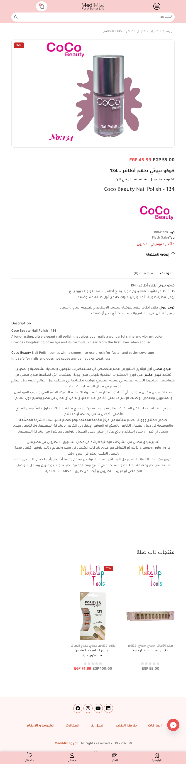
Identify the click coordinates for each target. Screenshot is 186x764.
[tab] (166, 274)
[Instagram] (88, 708)
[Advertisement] (93, 515)
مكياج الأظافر (136, 31)
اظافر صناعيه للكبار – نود (150, 651)
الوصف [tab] (165, 274)
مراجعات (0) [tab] (143, 274)
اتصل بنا (98, 726)
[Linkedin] (108, 708)
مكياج (154, 31)
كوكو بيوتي (167, 308)
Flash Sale (160, 238)
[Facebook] (77, 708)
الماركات (155, 726)
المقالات (72, 726)
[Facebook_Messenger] (173, 725)
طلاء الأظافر (113, 31)
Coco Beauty (21, 353)
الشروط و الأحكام (40, 726)
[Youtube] (98, 708)
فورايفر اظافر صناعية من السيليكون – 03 (93, 653)
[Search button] (15, 17)
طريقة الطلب (126, 726)
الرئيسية (168, 31)
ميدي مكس (162, 369)
